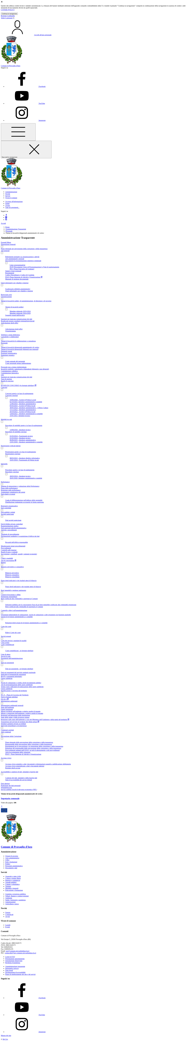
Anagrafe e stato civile (13, 876)
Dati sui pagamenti (7, 663)
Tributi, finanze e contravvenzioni (17, 896)
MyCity (5, 1039)
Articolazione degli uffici (9, 323)
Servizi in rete (5, 656)
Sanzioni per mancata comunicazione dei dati (16, 319)
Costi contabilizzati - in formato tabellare (19, 651)
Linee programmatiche (17, 265)
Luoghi (7, 925)
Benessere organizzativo (9, 506)
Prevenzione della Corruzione (11, 736)
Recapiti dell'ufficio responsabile (16, 542)
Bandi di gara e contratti (9, 552)
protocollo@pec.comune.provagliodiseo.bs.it (20, 953)
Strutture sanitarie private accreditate (13, 724)
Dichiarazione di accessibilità (15, 972)
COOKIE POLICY (8, 10)
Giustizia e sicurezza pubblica (15, 894)
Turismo (8, 886)
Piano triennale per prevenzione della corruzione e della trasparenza (24, 249)
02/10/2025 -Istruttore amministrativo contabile (26, 402)
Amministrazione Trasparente (16, 229)
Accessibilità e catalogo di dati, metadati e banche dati (19, 772)
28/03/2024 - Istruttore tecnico (20, 476)
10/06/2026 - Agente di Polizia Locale (23, 400)
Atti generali (5, 251)
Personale (9, 231)
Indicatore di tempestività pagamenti (13, 674)
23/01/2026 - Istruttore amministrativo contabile (26, 442)
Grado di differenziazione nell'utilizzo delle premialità (23, 500)
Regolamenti (9, 273)
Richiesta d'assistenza (12, 963)
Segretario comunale (10, 798)
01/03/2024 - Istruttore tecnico (20, 438)
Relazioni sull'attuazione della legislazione (15, 715)
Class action (5, 643)
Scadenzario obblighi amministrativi (17, 289)
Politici (7, 864)
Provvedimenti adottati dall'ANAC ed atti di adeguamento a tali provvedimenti (32, 750)
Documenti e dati (11, 868)
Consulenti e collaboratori (10, 337)
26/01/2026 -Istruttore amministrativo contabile (26, 478)
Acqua (7, 205)
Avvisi (7, 916)
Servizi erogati (6, 636)
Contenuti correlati (7, 730)
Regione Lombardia (8, 16)
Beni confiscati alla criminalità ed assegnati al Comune (24, 607)
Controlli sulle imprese (8, 550)
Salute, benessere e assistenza (15, 900)
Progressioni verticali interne (11, 446)
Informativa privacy (12, 968)
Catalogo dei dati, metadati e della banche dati (21, 778)
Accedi (3, 223)
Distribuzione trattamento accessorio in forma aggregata (24, 502)
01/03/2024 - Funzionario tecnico (21, 436)
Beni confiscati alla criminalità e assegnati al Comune (19, 599)
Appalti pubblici (10, 882)
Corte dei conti (6, 626)
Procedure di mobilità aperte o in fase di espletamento (23, 425)
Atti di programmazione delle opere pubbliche (17, 685)
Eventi (7, 927)
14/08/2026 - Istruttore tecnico (20, 430)
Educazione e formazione (14, 890)
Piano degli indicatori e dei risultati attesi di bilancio (19, 581)
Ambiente (8, 898)
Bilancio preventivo (12, 573)
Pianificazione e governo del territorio (14, 691)
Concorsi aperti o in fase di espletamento (19, 393)
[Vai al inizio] (2, 807)
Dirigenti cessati (6, 351)
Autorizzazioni (10, 902)
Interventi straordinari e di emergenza (14, 726)
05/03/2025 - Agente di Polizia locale (22, 406)
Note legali (9, 970)
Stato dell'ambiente (7, 707)
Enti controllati (6, 508)
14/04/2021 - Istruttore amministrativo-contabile (26, 414)
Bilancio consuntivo (12, 575)
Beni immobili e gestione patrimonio (13, 590)
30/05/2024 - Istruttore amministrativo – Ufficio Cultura (29, 408)
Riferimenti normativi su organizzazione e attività (22, 257)
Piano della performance (9, 488)
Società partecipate (7, 514)
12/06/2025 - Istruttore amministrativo (23, 404)
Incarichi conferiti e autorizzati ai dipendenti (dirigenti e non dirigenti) (25, 369)
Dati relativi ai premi (8, 494)
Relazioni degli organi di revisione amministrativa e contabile (26, 623)
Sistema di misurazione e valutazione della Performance (20, 486)
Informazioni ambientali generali (12, 705)
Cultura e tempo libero (13, 878)
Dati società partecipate (13, 520)
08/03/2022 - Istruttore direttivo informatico (25, 458)
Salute (7, 203)
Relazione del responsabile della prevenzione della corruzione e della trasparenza (33, 748)
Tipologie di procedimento (10, 534)
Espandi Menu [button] (6, 242)
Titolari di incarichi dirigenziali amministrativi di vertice (20, 347)
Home (7, 227)
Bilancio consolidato (12, 577)
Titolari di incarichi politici (14, 307)
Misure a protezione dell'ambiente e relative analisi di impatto (22, 713)
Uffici (7, 860)
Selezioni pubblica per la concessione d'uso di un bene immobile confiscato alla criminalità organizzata (40, 605)
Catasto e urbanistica (12, 884)
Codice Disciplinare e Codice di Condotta (19, 275)
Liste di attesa (5, 654)
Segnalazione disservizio (13, 961)
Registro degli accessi (12, 768)
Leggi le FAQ (10, 957)
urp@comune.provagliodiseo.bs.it (17, 951)
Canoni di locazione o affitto (11, 595)
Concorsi (4, 387)
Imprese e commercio (12, 880)
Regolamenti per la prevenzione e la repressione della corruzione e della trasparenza (34, 746)
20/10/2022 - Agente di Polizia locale (22, 412)
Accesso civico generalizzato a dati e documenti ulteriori (24, 766)
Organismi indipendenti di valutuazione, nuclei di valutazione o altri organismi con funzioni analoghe (36, 615)
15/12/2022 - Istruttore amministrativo (23, 410)
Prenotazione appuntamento (15, 959)
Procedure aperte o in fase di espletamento (19, 470)
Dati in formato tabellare (9, 697)
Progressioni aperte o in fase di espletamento (20, 452)
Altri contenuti (6, 732)
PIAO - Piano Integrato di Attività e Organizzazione (23, 754)
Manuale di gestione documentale (16, 279)
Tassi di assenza (6, 379)
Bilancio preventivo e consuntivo (12, 567)
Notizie (7, 912)
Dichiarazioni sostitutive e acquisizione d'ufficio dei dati (20, 536)
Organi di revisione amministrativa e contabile (17, 617)
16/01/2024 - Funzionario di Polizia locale (24, 460)
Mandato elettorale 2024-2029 (20, 313)
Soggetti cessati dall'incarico (15, 315)
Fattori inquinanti (7, 709)
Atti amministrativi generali (14, 259)
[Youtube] (6, 217)
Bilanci (3, 562)
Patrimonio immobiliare (9, 597)
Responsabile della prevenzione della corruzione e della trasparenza (28, 744)
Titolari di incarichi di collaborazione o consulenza (18, 341)
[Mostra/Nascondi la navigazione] (18, 132)
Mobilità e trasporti (11, 888)
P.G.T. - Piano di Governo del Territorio (14, 695)
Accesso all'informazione (14, 201)
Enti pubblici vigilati (8, 512)
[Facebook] (6, 215)
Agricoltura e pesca (12, 904)
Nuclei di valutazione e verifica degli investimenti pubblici (21, 683)
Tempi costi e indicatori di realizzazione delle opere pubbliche (22, 687)
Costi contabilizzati (7, 645)
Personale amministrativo (14, 866)
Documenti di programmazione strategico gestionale (23, 261)
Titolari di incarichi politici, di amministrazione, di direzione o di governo (26, 301)
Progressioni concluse (12, 454)
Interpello (4, 464)
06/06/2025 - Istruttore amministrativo (23, 440)
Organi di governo (11, 856)
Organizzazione (6, 297)
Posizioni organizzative (9, 353)
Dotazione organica (7, 355)
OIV (2, 375)
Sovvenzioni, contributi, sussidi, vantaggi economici (19, 554)
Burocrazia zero (6, 295)
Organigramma (10, 331)
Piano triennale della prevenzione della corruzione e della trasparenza (29, 742)
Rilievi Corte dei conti (13, 633)
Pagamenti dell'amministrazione (12, 658)
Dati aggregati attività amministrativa (13, 528)
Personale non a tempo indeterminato (13, 367)
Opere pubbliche (6, 678)
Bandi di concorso (7, 381)
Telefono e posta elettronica (10, 335)
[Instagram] (6, 220)
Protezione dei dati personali (10, 786)
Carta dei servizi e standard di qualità (13, 641)
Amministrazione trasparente (15, 966)
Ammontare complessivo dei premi (13, 492)
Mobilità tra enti (6, 419)
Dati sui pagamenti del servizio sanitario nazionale (18, 672)
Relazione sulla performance (11, 490)
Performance (5, 482)
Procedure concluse (12, 472)
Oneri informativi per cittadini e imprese (14, 283)
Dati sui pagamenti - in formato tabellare (19, 669)
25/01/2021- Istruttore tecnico (20, 416)
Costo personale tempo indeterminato (18, 363)
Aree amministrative (12, 858)
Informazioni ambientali (9, 701)
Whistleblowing (6, 787)
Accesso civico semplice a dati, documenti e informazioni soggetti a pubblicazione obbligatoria (38, 764)
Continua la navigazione (9, 14)
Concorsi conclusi (11, 395)
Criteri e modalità (7, 558)
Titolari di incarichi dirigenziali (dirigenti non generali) (19, 349)
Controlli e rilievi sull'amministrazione (14, 610)
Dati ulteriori (5, 784)
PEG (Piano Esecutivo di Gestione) (22, 269)
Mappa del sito (6, 1035)
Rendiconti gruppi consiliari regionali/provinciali (17, 321)
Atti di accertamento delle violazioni (17, 752)
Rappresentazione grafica (9, 526)
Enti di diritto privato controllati (12, 524)
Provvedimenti (6, 548)
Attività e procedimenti (9, 530)
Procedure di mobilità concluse (16, 432)
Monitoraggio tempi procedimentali (13, 546)
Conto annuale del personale (15, 361)
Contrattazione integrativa (10, 373)
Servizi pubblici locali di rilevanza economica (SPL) (19, 789)
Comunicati (9, 914)
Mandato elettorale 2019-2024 (20, 311)
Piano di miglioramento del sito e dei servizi (20, 974)
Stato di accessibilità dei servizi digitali (18, 780)
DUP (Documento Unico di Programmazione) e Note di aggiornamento (34, 267)
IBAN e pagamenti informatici (11, 676)
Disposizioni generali (8, 244)
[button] (11, 192)
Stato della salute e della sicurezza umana (15, 717)
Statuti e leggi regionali (13, 271)
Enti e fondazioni (11, 862)
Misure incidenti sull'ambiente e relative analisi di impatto (20, 711)
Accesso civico (6, 758)
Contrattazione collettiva (9, 371)
